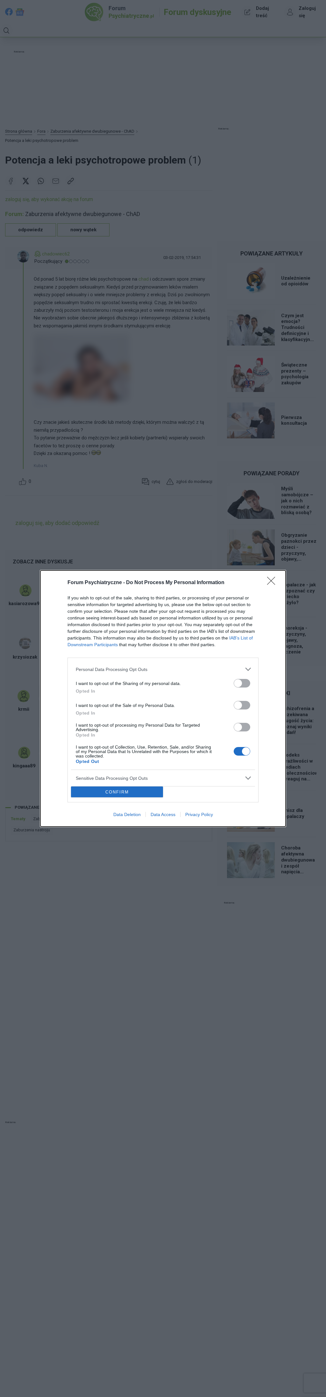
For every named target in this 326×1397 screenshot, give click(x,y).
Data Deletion (127, 814)
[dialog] (163, 698)
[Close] (273, 583)
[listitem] (163, 669)
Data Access (163, 814)
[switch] (242, 683)
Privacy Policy (199, 814)
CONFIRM (117, 792)
